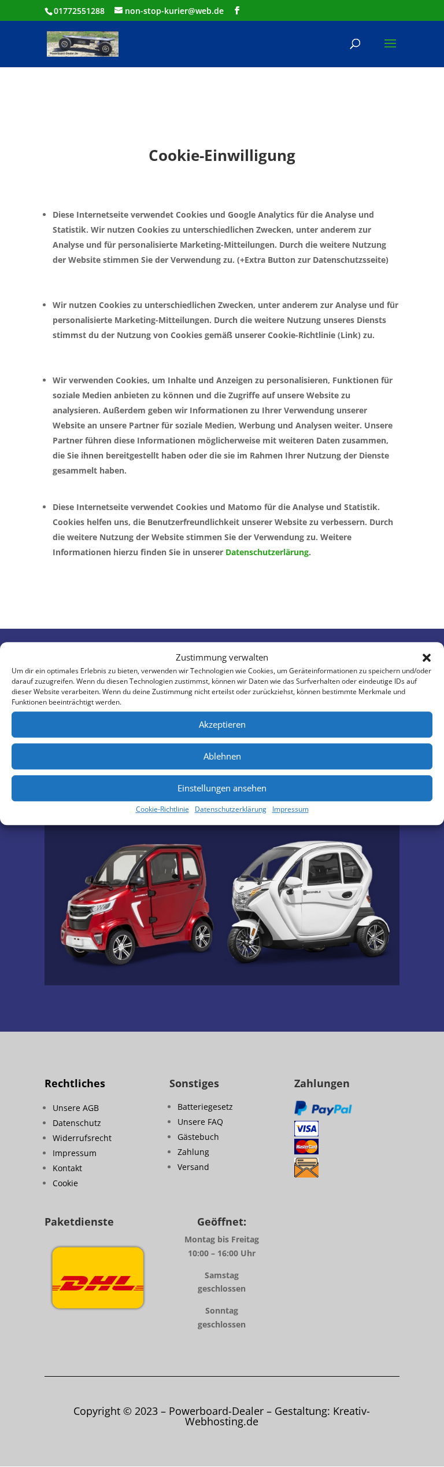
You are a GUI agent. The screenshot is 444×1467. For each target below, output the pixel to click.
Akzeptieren (222, 725)
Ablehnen (222, 756)
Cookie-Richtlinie (162, 809)
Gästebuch (198, 1136)
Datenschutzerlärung (267, 552)
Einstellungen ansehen (222, 788)
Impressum (290, 809)
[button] (426, 657)
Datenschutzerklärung (231, 809)
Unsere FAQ (200, 1121)
